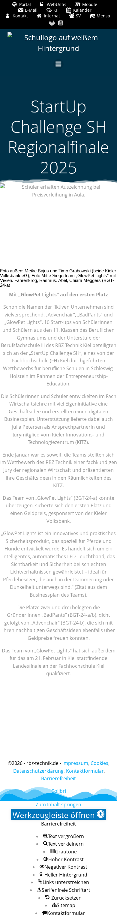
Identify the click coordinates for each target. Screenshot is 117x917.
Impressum (75, 763)
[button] (58, 814)
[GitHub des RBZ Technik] (52, 23)
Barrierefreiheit (58, 778)
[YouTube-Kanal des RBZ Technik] (61, 23)
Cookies (99, 763)
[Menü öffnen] (58, 64)
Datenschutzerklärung (38, 771)
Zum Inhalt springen (58, 804)
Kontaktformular (85, 771)
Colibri (58, 791)
